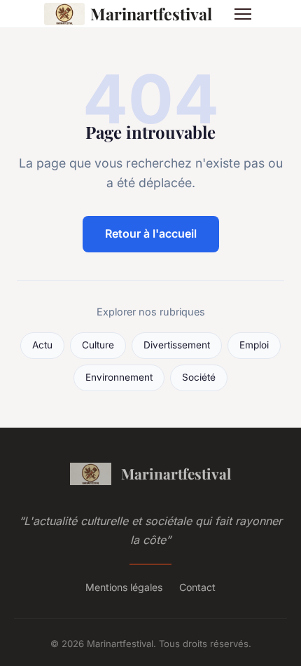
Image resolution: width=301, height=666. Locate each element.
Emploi (254, 345)
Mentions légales (123, 587)
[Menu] (243, 14)
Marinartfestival (151, 14)
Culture (98, 345)
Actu (42, 345)
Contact (197, 587)
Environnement (119, 377)
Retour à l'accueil (151, 233)
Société (199, 377)
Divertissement (177, 345)
